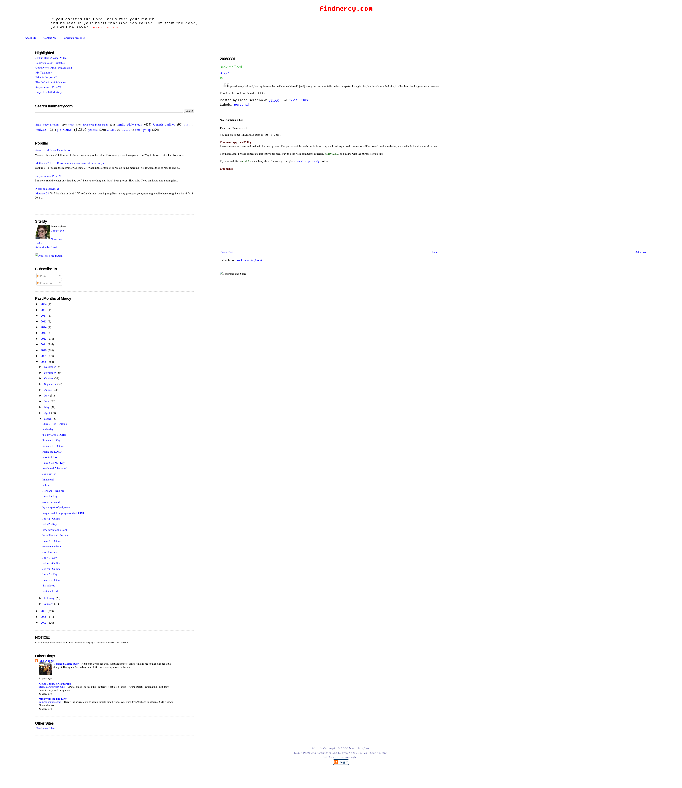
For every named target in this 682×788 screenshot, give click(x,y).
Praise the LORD (51, 451)
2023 (44, 310)
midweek (41, 129)
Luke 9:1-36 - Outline (54, 423)
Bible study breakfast (48, 124)
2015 (44, 321)
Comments (45, 283)
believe (46, 485)
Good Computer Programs (55, 683)
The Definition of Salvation (51, 82)
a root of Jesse (50, 457)
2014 (44, 327)
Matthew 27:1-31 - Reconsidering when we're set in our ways (70, 163)
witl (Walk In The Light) (53, 699)
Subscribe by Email (46, 247)
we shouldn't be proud (54, 468)
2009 (44, 356)
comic (71, 124)
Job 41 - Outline (51, 563)
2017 (44, 315)
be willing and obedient (55, 535)
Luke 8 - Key (49, 496)
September (50, 384)
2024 (44, 304)
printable (125, 130)
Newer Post (226, 252)
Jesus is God (49, 473)
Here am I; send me (53, 490)
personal (241, 104)
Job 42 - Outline (51, 518)
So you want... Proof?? (48, 87)
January (49, 603)
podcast (93, 129)
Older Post (640, 252)
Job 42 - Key (49, 524)
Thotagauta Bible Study (66, 663)
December (50, 366)
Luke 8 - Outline (51, 541)
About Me (30, 37)
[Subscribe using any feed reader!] (49, 255)
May (47, 407)
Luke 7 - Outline (51, 580)
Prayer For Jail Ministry (49, 92)
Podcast (40, 243)
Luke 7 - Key (49, 574)
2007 (44, 611)
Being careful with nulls (52, 686)
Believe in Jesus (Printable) (51, 62)
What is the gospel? (46, 77)
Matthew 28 (42, 193)
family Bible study (129, 124)
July (47, 395)
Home (434, 252)
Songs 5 (224, 73)
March (48, 418)
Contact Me (50, 37)
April (47, 413)
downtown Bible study (95, 124)
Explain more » (105, 27)
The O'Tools (46, 660)
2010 (44, 350)
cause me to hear (51, 546)
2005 (44, 622)
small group (143, 129)
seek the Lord (231, 66)
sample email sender (50, 701)
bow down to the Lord (54, 529)
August (48, 390)
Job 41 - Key (49, 557)
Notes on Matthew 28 (47, 188)
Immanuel (48, 479)
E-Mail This (298, 100)
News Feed (57, 239)
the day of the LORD (54, 434)
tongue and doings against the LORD (63, 513)
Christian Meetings (74, 37)
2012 (44, 338)
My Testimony (44, 72)
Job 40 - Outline (51, 568)
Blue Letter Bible (45, 728)
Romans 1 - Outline (53, 446)
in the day (47, 429)
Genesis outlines (164, 124)
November (50, 372)
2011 (44, 344)
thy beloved (48, 585)
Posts (42, 276)
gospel (187, 124)
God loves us (49, 552)
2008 (44, 361)
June (47, 401)
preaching (111, 130)
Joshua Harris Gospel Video (51, 57)
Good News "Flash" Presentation (54, 67)
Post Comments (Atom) (249, 260)
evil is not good (51, 502)
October (49, 378)
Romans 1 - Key (51, 440)
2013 (44, 333)
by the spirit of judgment (56, 507)
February (49, 598)
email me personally (308, 161)
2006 (44, 616)
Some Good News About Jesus (53, 150)
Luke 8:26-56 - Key (53, 462)
